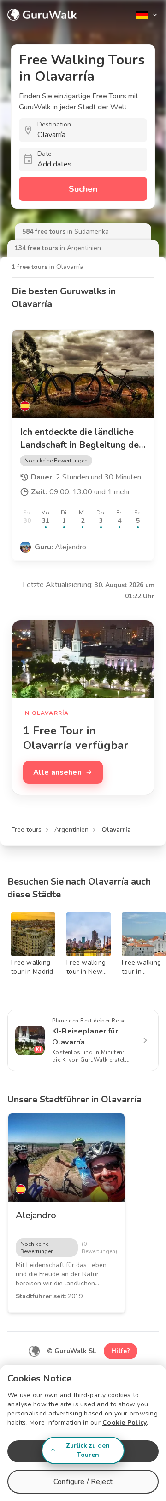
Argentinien (71, 829)
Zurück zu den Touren (88, 1450)
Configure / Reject (83, 1482)
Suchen (83, 188)
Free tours (27, 829)
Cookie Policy (124, 1422)
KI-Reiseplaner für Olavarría (85, 1036)
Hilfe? (120, 1351)
